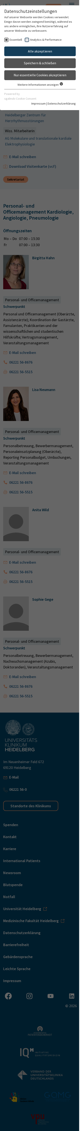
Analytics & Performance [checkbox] (46, 40)
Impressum (38, 103)
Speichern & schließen (40, 63)
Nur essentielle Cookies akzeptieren (40, 75)
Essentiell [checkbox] (16, 40)
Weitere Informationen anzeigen (38, 85)
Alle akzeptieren (40, 51)
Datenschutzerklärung (62, 103)
